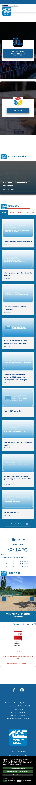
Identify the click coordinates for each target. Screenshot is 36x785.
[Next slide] (32, 599)
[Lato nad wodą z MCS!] (18, 500)
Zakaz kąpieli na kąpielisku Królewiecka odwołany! (18, 274)
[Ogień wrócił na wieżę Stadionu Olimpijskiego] (18, 294)
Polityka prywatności (18, 751)
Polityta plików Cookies (18, 755)
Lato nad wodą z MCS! (11, 513)
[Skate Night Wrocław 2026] (18, 398)
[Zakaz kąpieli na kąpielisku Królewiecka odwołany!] (18, 260)
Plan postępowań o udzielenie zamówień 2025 (18, 657)
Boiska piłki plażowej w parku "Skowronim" (18, 615)
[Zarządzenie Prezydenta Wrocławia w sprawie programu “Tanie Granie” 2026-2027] (18, 463)
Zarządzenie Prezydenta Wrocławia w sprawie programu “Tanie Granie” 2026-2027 (18, 478)
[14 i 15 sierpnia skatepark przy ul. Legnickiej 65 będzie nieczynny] (18, 327)
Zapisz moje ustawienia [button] (18, 768)
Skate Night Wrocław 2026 (13, 411)
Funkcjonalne (26, 780)
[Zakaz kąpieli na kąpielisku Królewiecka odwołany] (18, 429)
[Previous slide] (4, 599)
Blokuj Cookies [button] (17, 775)
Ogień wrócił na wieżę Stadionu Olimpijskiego (15, 308)
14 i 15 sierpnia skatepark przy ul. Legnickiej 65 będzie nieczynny (16, 341)
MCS (12, 189)
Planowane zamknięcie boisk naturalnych (15, 184)
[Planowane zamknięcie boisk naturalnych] (18, 178)
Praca (18, 651)
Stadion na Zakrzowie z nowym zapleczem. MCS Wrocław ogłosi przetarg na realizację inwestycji (15, 377)
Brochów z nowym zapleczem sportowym (18, 241)
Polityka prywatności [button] (14, 764)
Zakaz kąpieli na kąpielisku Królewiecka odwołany (18, 443)
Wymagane (11, 780)
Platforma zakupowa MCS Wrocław (18, 664)
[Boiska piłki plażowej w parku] (18, 599)
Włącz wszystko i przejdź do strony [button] (17, 771)
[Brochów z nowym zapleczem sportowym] (18, 228)
